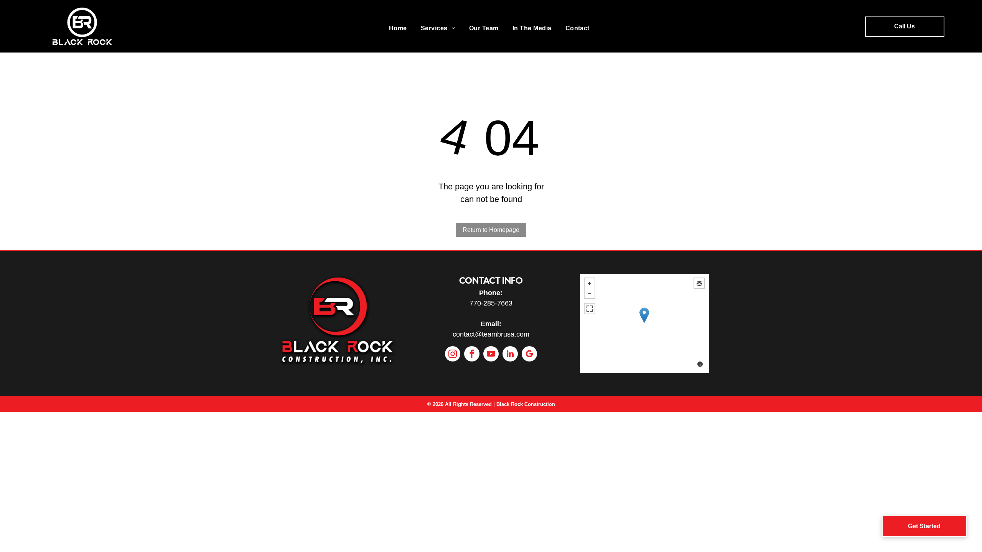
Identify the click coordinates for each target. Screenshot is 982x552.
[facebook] (471, 354)
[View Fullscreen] (590, 309)
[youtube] (491, 354)
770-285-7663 (491, 303)
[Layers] (699, 283)
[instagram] (452, 354)
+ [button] (590, 283)
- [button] (590, 293)
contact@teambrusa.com (491, 334)
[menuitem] (398, 28)
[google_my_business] (529, 354)
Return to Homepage (491, 230)
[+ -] (644, 323)
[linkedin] (510, 354)
